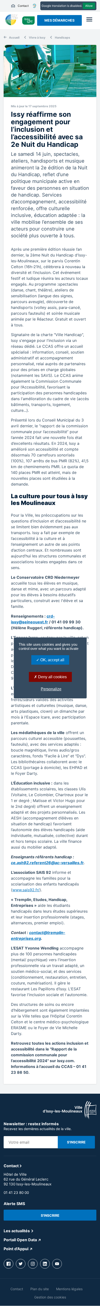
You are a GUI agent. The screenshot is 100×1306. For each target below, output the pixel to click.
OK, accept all (51, 660)
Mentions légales (69, 1289)
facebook (8, 1264)
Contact (20, 6)
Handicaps (62, 37)
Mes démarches (59, 20)
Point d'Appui (16, 1248)
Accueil (14, 37)
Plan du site (39, 1289)
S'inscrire (50, 1215)
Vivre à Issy (37, 37)
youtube (57, 1264)
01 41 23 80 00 (16, 1192)
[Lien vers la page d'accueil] (69, 1118)
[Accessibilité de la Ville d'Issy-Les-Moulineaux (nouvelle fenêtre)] (34, 6)
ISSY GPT (28, 20)
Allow (89, 6)
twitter (20, 1264)
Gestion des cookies (50, 1297)
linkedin (45, 1264)
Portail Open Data (20, 1239)
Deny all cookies (52, 677)
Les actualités (17, 1230)
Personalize (51, 689)
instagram (33, 1264)
